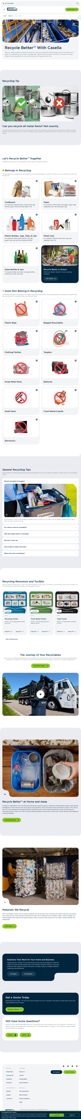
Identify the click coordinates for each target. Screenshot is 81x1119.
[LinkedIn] (63, 1066)
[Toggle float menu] (78, 17)
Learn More (8, 926)
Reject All (72, 1115)
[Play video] (75, 33)
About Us (10, 15)
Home (4, 15)
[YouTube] (77, 1066)
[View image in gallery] (5, 902)
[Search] (77, 3)
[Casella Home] (12, 9)
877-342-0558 (9, 3)
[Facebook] (72, 1066)
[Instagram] (68, 1066)
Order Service (71, 9)
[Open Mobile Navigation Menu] (4, 9)
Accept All (56, 1115)
